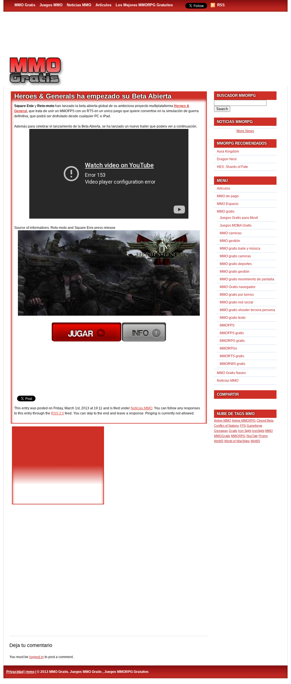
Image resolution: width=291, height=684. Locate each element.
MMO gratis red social (236, 302)
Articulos (223, 188)
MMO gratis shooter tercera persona (247, 310)
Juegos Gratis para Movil (239, 218)
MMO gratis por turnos (237, 295)
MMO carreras (231, 233)
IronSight (258, 430)
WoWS (255, 441)
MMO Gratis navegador (237, 287)
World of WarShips (237, 441)
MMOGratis (222, 435)
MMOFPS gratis (232, 333)
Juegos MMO (51, 5)
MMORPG (238, 435)
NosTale (252, 435)
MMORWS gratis (232, 364)
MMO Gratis (24, 5)
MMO (269, 430)
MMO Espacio (227, 204)
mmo (30, 672)
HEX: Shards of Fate (232, 167)
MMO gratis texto (233, 318)
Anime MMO (222, 420)
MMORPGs (228, 348)
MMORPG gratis (232, 341)
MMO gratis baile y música (240, 248)
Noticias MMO (79, 5)
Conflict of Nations (226, 425)
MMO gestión (230, 241)
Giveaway (221, 430)
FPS (243, 425)
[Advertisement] (178, 68)
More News (245, 131)
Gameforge (254, 425)
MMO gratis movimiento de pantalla (247, 279)
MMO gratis (225, 211)
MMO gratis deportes (236, 264)
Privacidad (15, 672)
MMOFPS (227, 325)
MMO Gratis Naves (231, 373)
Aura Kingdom (228, 151)
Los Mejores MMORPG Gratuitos (144, 5)
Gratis (233, 430)
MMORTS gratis (232, 356)
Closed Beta (265, 420)
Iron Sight (244, 430)
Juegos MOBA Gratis (235, 225)
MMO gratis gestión (235, 272)
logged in (36, 657)
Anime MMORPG (244, 420)
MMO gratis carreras (235, 256)
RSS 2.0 (57, 413)
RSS (221, 5)
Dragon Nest (226, 159)
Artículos (103, 5)
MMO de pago (228, 196)
